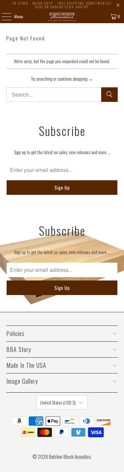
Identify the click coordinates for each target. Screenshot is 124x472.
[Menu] (3, 16)
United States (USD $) (58, 402)
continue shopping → (75, 78)
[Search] (109, 94)
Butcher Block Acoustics (70, 456)
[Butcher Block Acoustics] (62, 16)
